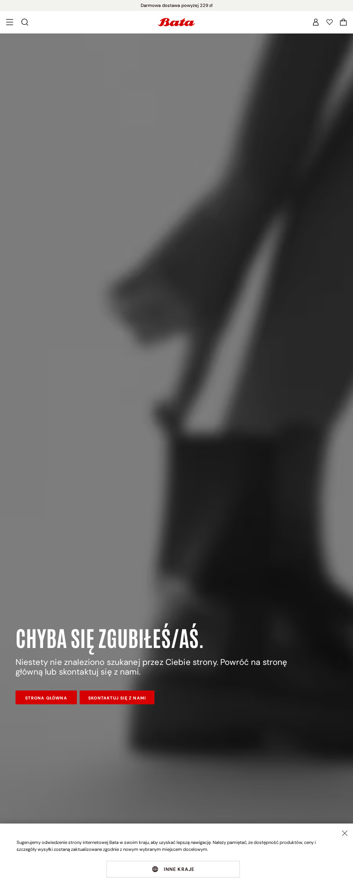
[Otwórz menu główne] (10, 22)
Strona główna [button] (46, 698)
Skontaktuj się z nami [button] (117, 698)
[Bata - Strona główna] (176, 22)
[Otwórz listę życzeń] (329, 22)
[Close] (344, 833)
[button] (343, 22)
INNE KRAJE (179, 869)
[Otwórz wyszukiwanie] (25, 22)
